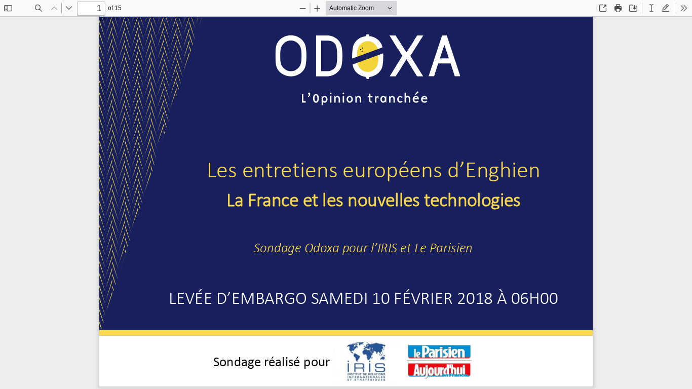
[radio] (651, 8)
